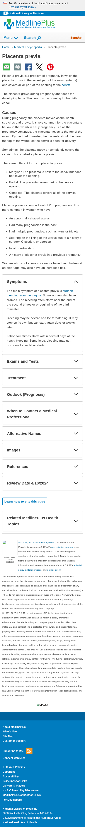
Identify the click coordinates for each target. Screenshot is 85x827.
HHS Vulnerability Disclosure (21, 790)
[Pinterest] (50, 67)
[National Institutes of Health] (6, 13)
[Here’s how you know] (42, 5)
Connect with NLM (14, 758)
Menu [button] (8, 38)
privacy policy (53, 570)
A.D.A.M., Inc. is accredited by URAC (36, 542)
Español (76, 37)
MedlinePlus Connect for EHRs (22, 795)
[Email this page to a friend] (6, 67)
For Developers (12, 799)
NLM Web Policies (14, 767)
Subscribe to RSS (13, 750)
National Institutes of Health (20, 822)
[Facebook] (28, 67)
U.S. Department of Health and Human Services (32, 817)
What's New (10, 731)
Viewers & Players (14, 785)
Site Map (8, 736)
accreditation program (62, 547)
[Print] (17, 67)
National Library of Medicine (27, 13)
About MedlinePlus (14, 726)
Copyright (9, 771)
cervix (66, 85)
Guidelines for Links (15, 781)
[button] (76, 281)
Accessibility (11, 776)
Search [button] (30, 38)
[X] (39, 67)
